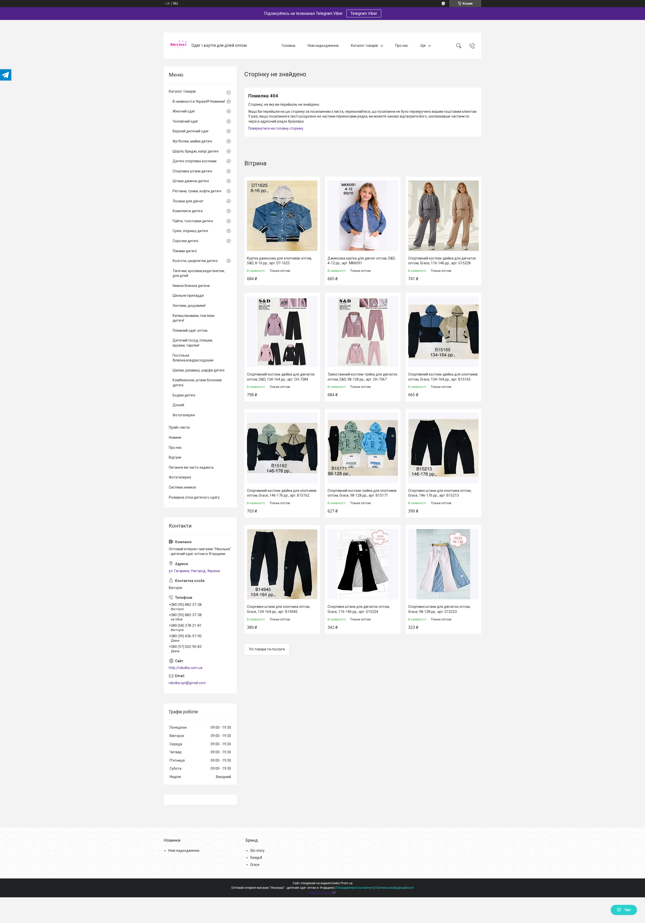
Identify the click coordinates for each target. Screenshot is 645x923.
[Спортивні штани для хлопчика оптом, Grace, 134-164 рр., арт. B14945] (282, 564)
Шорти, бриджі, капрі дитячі (195, 151)
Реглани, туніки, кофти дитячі (197, 191)
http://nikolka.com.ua (185, 668)
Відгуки (175, 457)
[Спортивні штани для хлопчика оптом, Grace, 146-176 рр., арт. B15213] (443, 448)
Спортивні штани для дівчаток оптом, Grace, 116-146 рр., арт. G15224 (359, 609)
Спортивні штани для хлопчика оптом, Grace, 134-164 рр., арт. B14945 (278, 609)
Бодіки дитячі (184, 395)
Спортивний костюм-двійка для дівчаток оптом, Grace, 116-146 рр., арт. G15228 (442, 260)
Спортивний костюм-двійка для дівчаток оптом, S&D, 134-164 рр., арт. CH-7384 (281, 376)
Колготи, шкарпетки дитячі (195, 261)
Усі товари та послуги (267, 649)
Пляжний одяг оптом (190, 330)
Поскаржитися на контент (354, 888)
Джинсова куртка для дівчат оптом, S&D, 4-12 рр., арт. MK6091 (361, 260)
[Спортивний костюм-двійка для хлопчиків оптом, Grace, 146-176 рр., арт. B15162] (282, 448)
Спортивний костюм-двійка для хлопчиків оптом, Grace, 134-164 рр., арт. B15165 (443, 376)
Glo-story (257, 850)
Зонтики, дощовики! (189, 306)
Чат (627, 910)
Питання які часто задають (191, 467)
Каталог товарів (364, 46)
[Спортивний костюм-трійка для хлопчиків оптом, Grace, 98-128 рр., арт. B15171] (363, 448)
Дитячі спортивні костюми (194, 161)
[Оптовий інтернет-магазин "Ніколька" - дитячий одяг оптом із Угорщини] (178, 45)
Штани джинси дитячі (191, 181)
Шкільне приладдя (188, 295)
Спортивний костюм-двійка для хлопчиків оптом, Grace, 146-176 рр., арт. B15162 (281, 493)
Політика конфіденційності (394, 888)
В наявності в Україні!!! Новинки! (199, 101)
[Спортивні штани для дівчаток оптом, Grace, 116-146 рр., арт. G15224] (363, 564)
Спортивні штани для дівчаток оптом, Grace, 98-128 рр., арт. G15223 (439, 609)
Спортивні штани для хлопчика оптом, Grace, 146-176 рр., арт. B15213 (439, 493)
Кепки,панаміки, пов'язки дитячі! (193, 318)
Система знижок (182, 487)
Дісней (178, 405)
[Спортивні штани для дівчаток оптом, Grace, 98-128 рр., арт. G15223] (443, 564)
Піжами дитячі (185, 251)
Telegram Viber (363, 13)
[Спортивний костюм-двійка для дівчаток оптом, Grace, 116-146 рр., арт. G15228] (443, 215)
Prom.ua (346, 883)
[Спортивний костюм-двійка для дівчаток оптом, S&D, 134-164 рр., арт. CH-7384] (282, 332)
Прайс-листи (179, 427)
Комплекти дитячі (188, 211)
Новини (175, 437)
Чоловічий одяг (185, 121)
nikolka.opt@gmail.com (187, 683)
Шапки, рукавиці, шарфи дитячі (198, 370)
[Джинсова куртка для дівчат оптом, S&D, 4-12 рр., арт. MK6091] (363, 215)
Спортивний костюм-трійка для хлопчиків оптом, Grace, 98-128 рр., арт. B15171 (362, 493)
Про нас (401, 46)
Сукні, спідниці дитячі (190, 231)
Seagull (256, 858)
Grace (255, 865)
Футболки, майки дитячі (192, 141)
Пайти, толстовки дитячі (193, 221)
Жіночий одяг (184, 111)
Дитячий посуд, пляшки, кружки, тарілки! (193, 342)
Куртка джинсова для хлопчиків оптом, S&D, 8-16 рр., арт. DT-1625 (279, 260)
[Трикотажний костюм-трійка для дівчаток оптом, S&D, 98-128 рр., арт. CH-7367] (363, 332)
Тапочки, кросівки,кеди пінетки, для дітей (199, 273)
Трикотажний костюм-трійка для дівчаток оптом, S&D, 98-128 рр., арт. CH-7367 (362, 376)
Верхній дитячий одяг (191, 131)
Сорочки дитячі (185, 241)
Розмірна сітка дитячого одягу (194, 497)
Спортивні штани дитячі (192, 171)
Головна (288, 46)
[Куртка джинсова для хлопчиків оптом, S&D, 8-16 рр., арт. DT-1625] (282, 215)
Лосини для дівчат (188, 201)
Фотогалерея (184, 415)
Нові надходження (323, 46)
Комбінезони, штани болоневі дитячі (197, 382)
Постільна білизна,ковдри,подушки (193, 357)
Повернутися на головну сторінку (275, 128)
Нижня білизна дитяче (191, 286)
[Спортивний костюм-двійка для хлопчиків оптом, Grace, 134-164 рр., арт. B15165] (443, 332)
